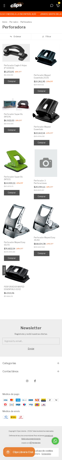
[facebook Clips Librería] (35, 381)
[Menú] (4, 6)
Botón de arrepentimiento (31, 439)
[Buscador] (52, 6)
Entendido (46, 454)
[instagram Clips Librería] (27, 381)
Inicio (4, 22)
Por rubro (14, 22)
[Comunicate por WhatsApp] (55, 441)
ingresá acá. (48, 436)
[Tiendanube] (31, 443)
